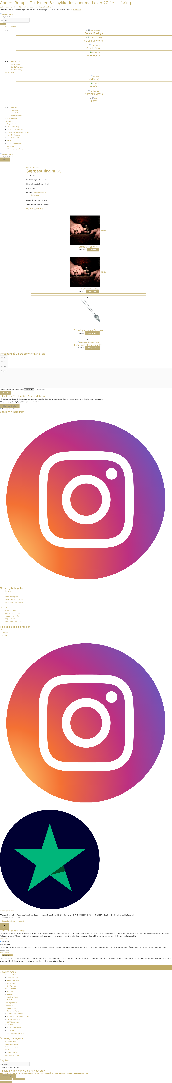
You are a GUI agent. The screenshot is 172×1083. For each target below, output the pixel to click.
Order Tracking (12, 1052)
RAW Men (14, 107)
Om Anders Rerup (13, 127)
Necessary (5, 942)
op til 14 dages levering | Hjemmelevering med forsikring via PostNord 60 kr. (27, 7)
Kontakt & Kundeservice (15, 129)
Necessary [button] (3, 939)
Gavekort (10, 140)
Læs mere (93, 249)
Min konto (7, 1050)
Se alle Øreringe (17, 70)
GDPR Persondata (13, 138)
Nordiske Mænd (16, 116)
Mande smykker (10, 73)
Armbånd (14, 113)
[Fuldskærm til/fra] (9, 1079)
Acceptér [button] (21, 921)
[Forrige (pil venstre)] (3, 1082)
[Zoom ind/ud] (3, 1079)
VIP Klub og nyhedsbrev (15, 149)
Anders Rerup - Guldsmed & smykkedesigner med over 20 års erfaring (65, 2)
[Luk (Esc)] (22, 1079)
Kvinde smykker (10, 27)
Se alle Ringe (16, 64)
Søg (1, 20)
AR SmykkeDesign (10, 124)
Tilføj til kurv (92, 333)
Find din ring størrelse (14, 143)
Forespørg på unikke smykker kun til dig (22, 353)
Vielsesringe (8, 121)
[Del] (16, 1079)
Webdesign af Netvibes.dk (9, 911)
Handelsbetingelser (14, 135)
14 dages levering (10, 1041)
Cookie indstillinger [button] (9, 921)
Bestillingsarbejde (10, 118)
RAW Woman (15, 61)
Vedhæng (14, 110)
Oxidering (10, 146)
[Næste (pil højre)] (9, 1082)
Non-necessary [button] (5, 953)
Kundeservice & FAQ (11, 1055)
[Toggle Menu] (3, 24)
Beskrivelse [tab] (35, 195)
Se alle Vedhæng (17, 67)
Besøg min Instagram (12, 411)
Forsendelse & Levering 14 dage (18, 132)
